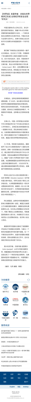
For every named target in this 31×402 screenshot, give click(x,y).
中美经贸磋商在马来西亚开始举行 (11, 366)
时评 (12, 374)
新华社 (25, 305)
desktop (26, 386)
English (12, 386)
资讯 (19, 374)
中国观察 (15, 305)
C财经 (26, 374)
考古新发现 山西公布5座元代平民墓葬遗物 (14, 361)
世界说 (9, 8)
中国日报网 (3, 8)
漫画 (4, 382)
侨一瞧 (15, 318)
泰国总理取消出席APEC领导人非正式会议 (14, 337)
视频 (12, 378)
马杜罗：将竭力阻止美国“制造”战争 (12, 357)
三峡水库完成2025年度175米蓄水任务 (13, 346)
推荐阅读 (5, 325)
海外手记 (5, 292)
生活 (4, 378)
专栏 (19, 378)
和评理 (15, 292)
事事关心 (25, 318)
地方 (26, 378)
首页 (4, 374)
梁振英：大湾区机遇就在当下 (10, 342)
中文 (19, 386)
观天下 (26, 382)
